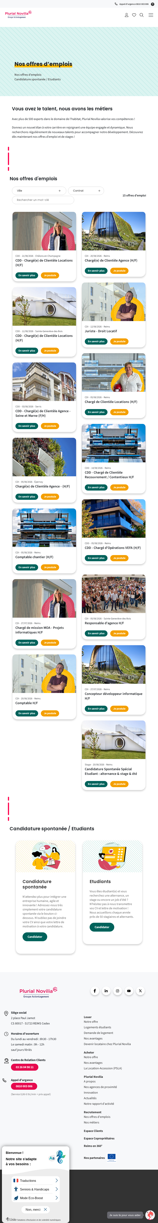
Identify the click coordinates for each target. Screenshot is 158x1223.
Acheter (89, 1052)
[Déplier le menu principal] (151, 15)
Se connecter (127, 15)
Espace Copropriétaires (99, 1138)
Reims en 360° (93, 1146)
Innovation (91, 1093)
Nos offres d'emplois (27, 75)
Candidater (35, 937)
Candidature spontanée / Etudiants (37, 79)
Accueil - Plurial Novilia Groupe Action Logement (18, 14)
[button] (150, 1215)
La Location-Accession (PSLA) (103, 1068)
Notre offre (91, 1022)
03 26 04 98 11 (25, 1067)
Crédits (11, 1187)
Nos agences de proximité (100, 1087)
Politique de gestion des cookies (26, 1197)
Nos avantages (93, 1038)
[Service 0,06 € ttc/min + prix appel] (153, 4)
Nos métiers (91, 1122)
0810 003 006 (24, 1086)
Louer (88, 1017)
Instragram (117, 990)
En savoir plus (26, 275)
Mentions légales (17, 1182)
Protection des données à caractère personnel (34, 1192)
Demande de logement (98, 1033)
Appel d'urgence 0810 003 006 (134, 4)
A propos (90, 1081)
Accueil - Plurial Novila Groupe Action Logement (38, 992)
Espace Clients (93, 1131)
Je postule (50, 275)
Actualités (90, 1098)
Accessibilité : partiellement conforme (29, 1202)
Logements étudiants (97, 1027)
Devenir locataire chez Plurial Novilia (107, 1044)
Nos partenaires (100, 1158)
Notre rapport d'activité (99, 1104)
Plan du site (14, 1207)
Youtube (129, 990)
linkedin (106, 990)
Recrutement (92, 1112)
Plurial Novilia (93, 1077)
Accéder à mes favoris (134, 15)
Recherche (142, 15)
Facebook (95, 990)
